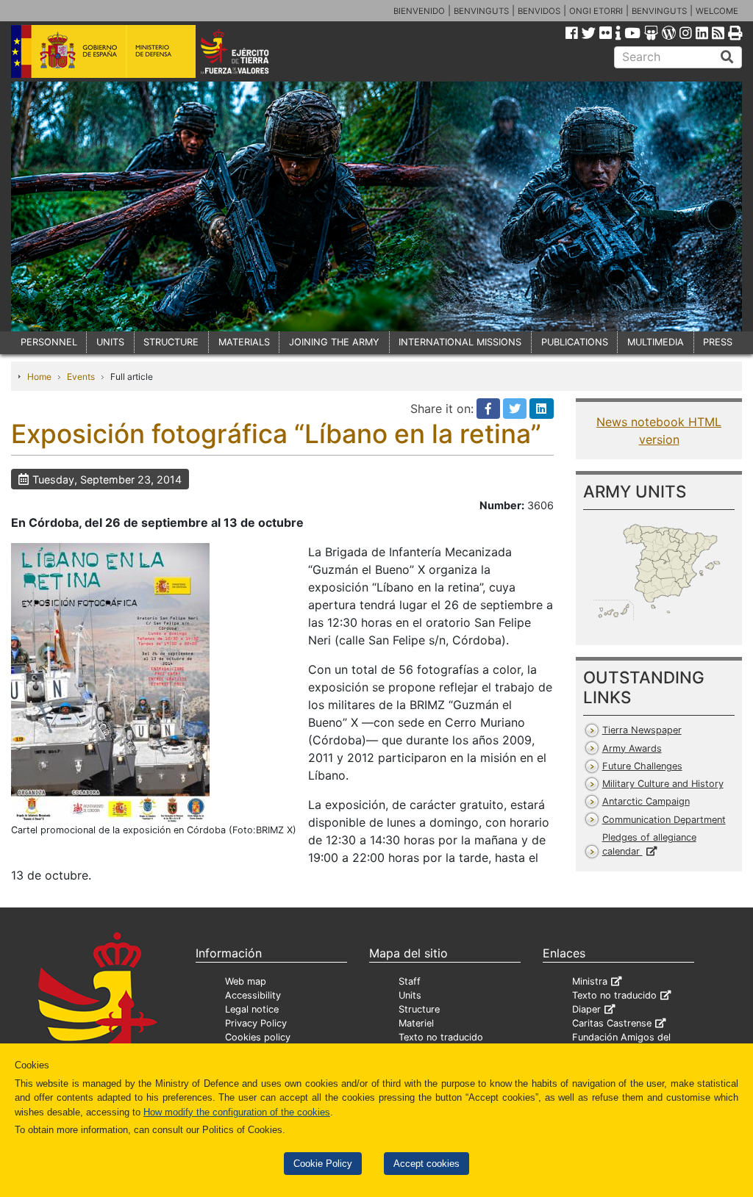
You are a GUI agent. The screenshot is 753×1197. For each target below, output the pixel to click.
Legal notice (252, 1009)
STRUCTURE (171, 342)
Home (39, 376)
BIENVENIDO (419, 11)
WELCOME (717, 11)
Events (81, 376)
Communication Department (664, 819)
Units (410, 995)
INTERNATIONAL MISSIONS (460, 342)
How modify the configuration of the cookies (236, 1112)
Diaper (586, 1009)
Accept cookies (426, 1163)
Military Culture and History (663, 783)
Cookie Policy (322, 1163)
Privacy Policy (256, 1023)
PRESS (717, 342)
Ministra (589, 981)
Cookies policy (257, 1037)
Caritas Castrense (612, 1023)
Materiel (416, 1023)
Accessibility (253, 995)
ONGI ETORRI (596, 11)
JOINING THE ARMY (334, 342)
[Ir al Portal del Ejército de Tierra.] (249, 50)
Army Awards (632, 748)
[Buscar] (727, 57)
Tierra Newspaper (642, 730)
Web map (245, 981)
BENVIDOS (539, 11)
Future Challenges (642, 766)
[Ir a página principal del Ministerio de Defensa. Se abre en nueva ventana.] (103, 50)
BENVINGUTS (481, 11)
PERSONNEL (49, 342)
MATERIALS (244, 342)
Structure (419, 1009)
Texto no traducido (441, 1037)
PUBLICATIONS (574, 342)
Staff (410, 981)
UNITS (110, 342)
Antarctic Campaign (646, 801)
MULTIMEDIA (655, 342)
